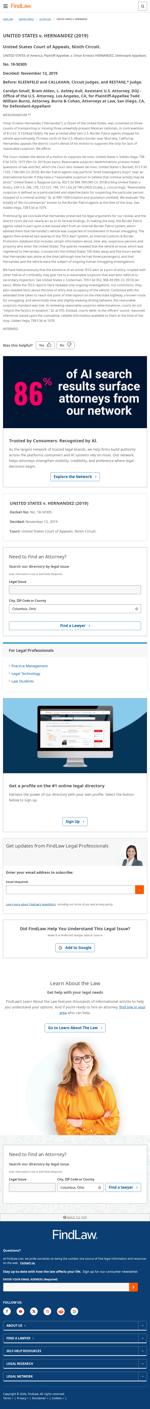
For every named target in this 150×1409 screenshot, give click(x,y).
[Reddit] (61, 1311)
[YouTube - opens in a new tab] (20, 1311)
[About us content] (142, 1325)
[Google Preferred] (74, 1311)
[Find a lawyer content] (142, 1338)
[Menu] (5, 6)
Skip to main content (75, 4)
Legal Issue (17, 581)
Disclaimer (39, 1398)
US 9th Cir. (45, 19)
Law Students (23, 681)
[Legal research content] (142, 1363)
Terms (7, 1398)
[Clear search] (136, 608)
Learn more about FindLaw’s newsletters (31, 904)
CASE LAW (8, 19)
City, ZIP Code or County (27, 600)
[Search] (142, 6)
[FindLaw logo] (22, 6)
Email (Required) (17, 882)
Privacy (21, 1398)
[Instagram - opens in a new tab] (47, 1311)
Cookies (57, 1398)
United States (26, 19)
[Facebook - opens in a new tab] (7, 1311)
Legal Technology (26, 673)
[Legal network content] (142, 1376)
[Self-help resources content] (142, 1351)
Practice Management (30, 666)
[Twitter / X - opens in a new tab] (34, 1311)
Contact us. (27, 1263)
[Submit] (139, 889)
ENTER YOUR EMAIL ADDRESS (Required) (30, 1279)
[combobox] (75, 589)
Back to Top (77, 1217)
